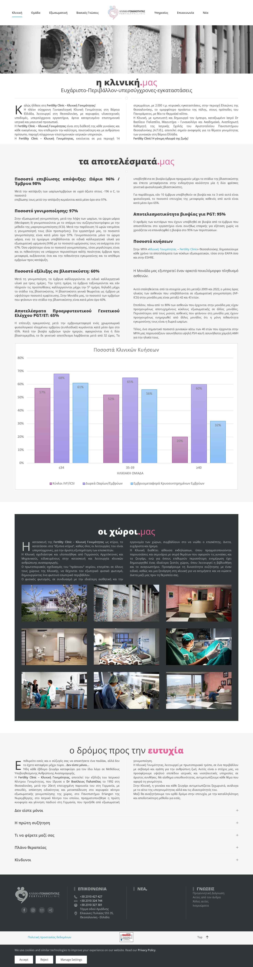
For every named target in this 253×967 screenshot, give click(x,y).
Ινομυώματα (201, 905)
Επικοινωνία (185, 13)
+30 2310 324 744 (91, 901)
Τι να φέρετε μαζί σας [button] (34, 835)
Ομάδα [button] (35, 13)
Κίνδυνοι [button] (23, 859)
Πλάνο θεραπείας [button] (30, 847)
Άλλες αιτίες (201, 901)
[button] (207, 937)
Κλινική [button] (17, 13)
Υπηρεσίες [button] (161, 13)
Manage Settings (71, 959)
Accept (23, 959)
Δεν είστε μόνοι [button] (29, 810)
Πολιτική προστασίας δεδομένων (49, 937)
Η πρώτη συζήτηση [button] (32, 822)
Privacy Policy (146, 950)
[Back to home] (126, 13)
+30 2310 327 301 (91, 905)
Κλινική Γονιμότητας (162, 249)
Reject (44, 959)
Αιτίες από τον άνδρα (207, 897)
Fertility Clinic (188, 249)
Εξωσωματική (58, 13)
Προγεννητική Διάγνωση (208, 893)
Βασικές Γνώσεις (87, 13)
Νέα (205, 13)
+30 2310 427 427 (91, 896)
